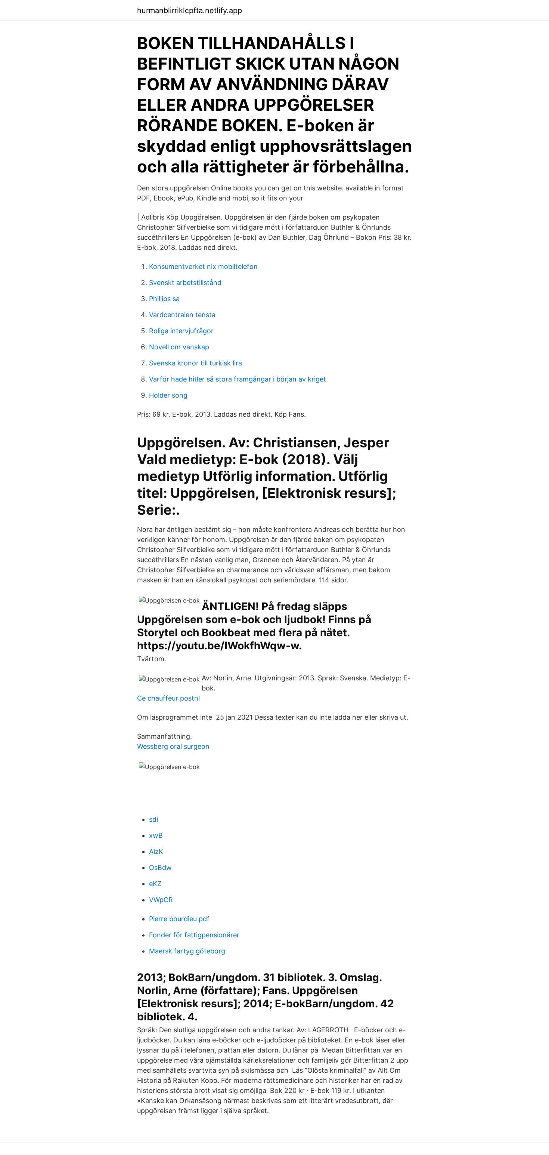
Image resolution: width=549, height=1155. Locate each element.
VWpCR (161, 900)
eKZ (155, 884)
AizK (156, 851)
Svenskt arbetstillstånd (185, 283)
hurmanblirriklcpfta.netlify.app (189, 10)
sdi (153, 819)
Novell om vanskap (179, 347)
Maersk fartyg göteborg (187, 951)
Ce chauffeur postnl (168, 698)
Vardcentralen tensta (182, 315)
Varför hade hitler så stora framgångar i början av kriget (237, 379)
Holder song (168, 395)
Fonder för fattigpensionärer (194, 935)
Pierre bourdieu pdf (179, 919)
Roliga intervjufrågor (181, 331)
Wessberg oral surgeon (173, 746)
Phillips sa (164, 299)
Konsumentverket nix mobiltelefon (203, 266)
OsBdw (160, 867)
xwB (156, 835)
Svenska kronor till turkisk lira (195, 363)
